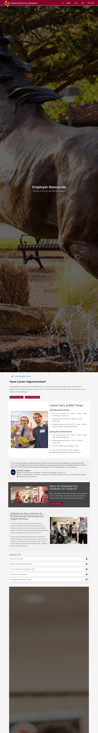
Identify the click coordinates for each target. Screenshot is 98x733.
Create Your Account (16, 397)
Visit (75, 3)
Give (82, 3)
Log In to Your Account (32, 397)
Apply (69, 3)
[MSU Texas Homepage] (12, 376)
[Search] (62, 3)
